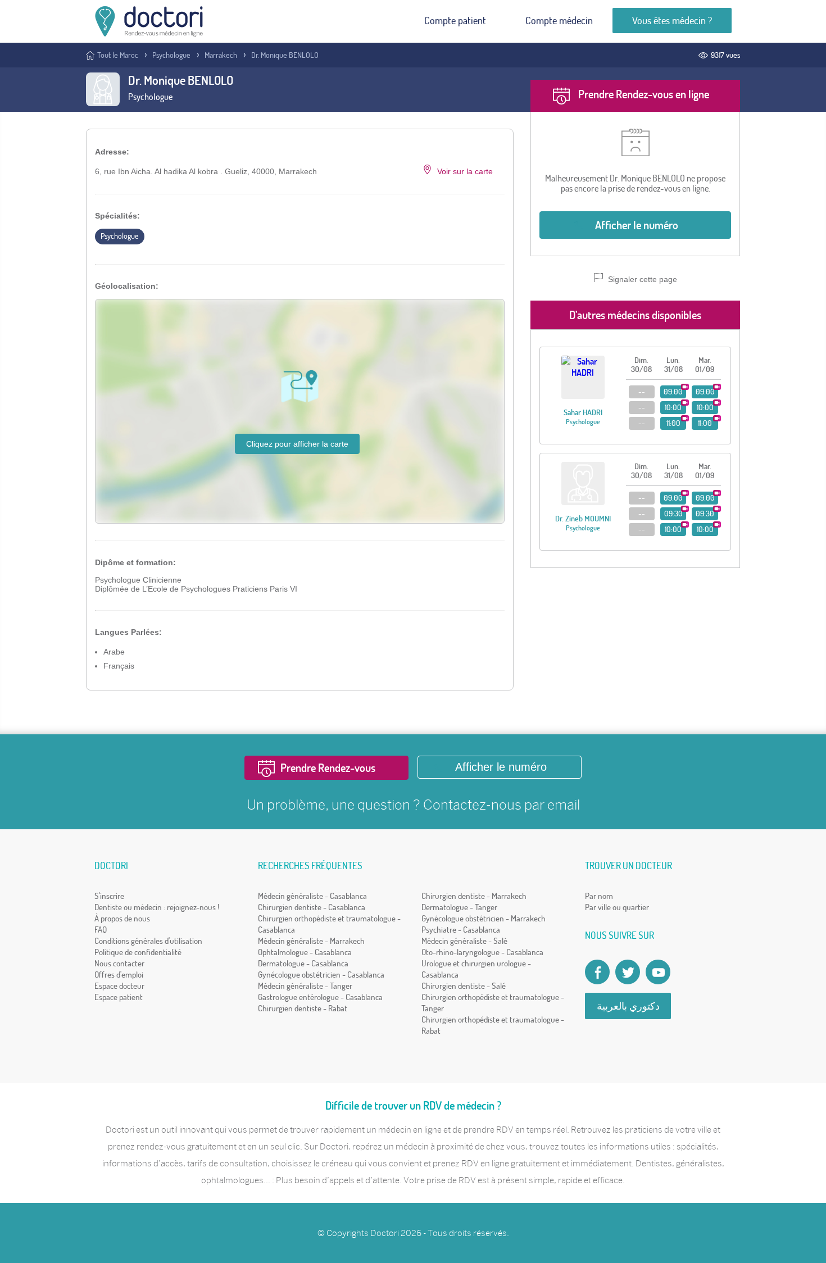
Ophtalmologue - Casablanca (305, 952)
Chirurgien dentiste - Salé (463, 985)
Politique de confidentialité (137, 952)
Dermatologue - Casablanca (303, 963)
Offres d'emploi (118, 974)
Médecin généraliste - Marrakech (311, 940)
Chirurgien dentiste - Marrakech (474, 896)
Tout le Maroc (117, 55)
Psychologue (171, 55)
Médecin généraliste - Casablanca (312, 896)
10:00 (673, 407)
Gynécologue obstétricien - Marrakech (483, 918)
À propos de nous (122, 918)
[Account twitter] (627, 972)
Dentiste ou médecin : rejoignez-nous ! (156, 907)
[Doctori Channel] (658, 972)
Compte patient (455, 20)
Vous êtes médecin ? (672, 20)
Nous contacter (119, 963)
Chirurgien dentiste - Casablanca (311, 907)
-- (641, 392)
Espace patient (118, 997)
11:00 (673, 423)
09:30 (673, 513)
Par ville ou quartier (617, 907)
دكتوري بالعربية (628, 1006)
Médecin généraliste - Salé (464, 940)
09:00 (673, 392)
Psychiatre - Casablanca (460, 929)
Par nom (599, 896)
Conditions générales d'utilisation (148, 940)
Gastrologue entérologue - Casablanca (320, 997)
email (563, 804)
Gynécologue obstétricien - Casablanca (321, 974)
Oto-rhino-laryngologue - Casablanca (482, 952)
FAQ (100, 929)
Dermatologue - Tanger (459, 907)
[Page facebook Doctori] (597, 972)
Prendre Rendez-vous (327, 768)
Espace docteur (119, 985)
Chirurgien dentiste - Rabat (302, 1008)
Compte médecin (559, 20)
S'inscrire (109, 896)
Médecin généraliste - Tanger (305, 985)
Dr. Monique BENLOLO (285, 55)
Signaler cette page (641, 279)
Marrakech (221, 55)
